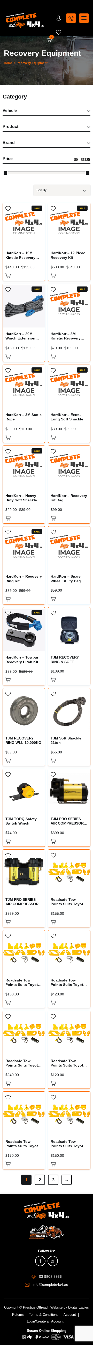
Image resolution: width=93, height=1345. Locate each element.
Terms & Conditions (43, 1315)
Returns (18, 1315)
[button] (8, 275)
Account (70, 1315)
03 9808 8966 (50, 1276)
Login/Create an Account (45, 1321)
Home (8, 63)
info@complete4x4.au (50, 1284)
